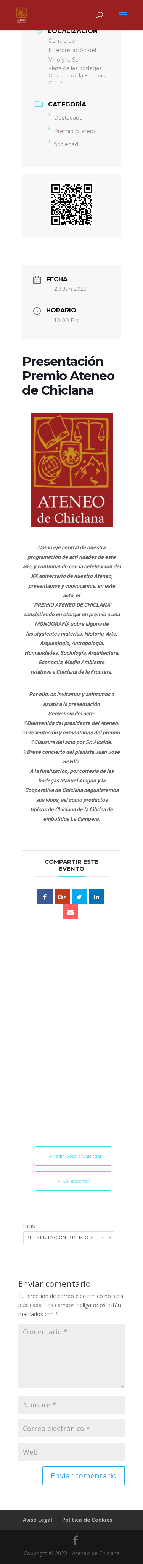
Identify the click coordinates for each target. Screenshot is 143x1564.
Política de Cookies (87, 1519)
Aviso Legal (37, 1519)
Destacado (68, 117)
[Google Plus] (62, 896)
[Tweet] (79, 896)
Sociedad (66, 144)
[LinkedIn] (96, 896)
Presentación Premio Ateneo (68, 1237)
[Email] (70, 911)
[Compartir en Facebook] (45, 896)
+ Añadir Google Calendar (73, 1156)
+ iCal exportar (74, 1181)
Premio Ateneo (74, 131)
